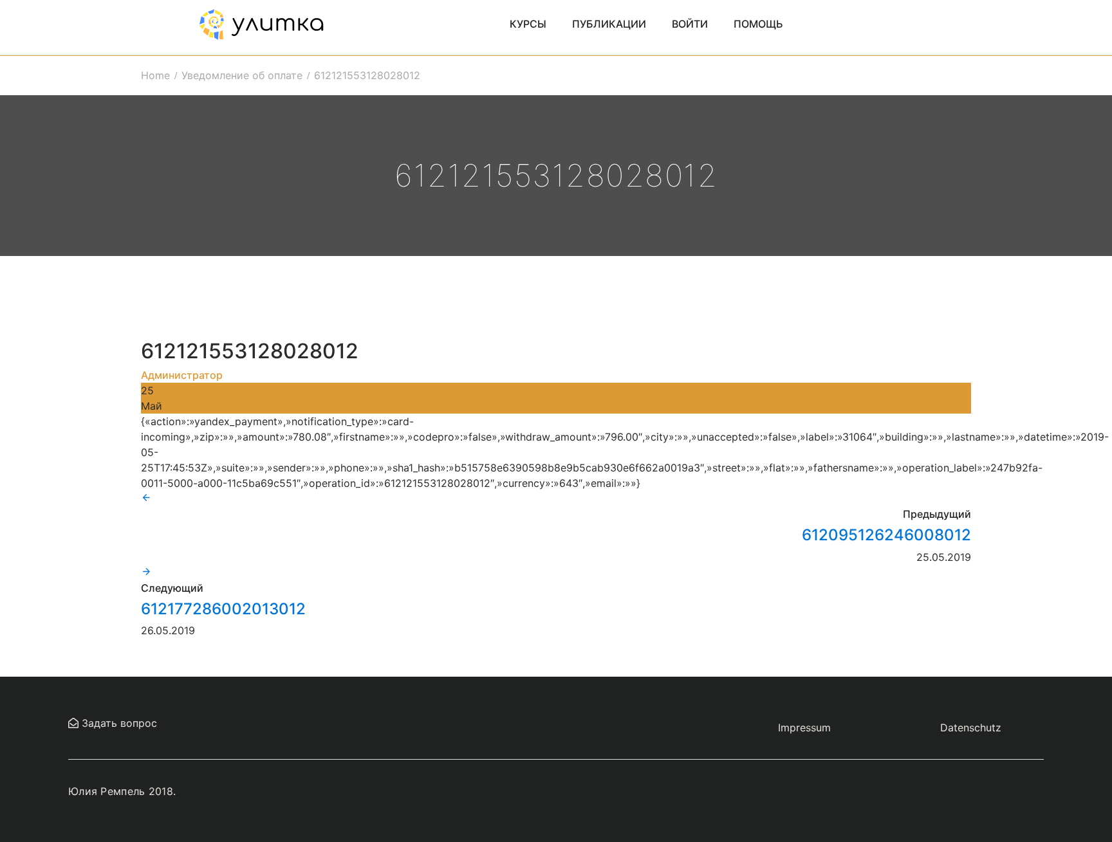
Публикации (609, 23)
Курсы (528, 23)
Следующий (172, 587)
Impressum (804, 727)
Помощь (758, 23)
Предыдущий (937, 514)
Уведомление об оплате (241, 75)
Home (155, 75)
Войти (690, 23)
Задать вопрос (118, 723)
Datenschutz (970, 727)
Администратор (182, 375)
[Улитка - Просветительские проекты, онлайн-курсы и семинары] (261, 23)
